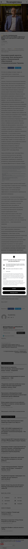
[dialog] (14, 274)
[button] (14, 271)
